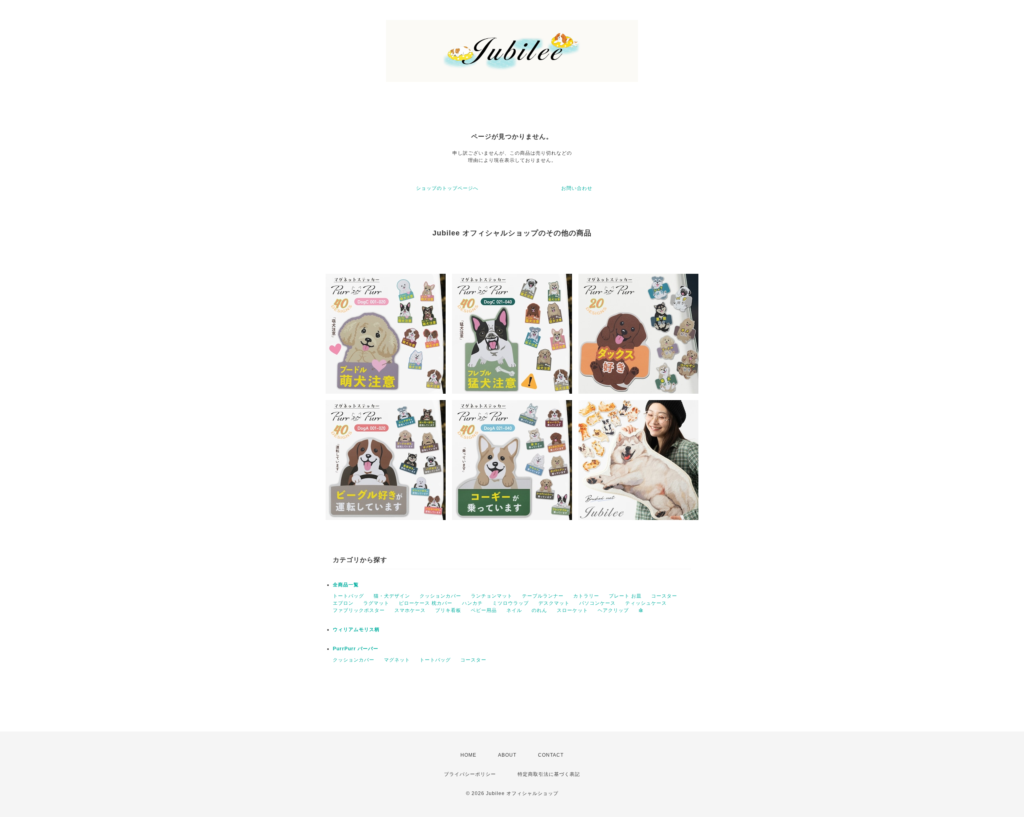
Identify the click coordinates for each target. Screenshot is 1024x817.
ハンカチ (472, 603)
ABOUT (507, 755)
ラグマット (376, 603)
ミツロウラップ (510, 603)
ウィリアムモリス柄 (356, 629)
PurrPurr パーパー (355, 649)
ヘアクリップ (613, 610)
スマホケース (410, 610)
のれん (539, 610)
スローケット (572, 610)
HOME (468, 755)
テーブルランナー (543, 596)
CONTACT (551, 755)
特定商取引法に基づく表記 (549, 774)
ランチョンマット (491, 596)
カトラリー (586, 596)
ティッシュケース (646, 603)
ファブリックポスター (359, 610)
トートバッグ (348, 596)
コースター (664, 596)
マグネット (397, 660)
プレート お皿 (625, 596)
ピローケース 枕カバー (425, 603)
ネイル (514, 610)
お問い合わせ (576, 188)
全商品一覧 (346, 585)
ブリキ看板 (448, 610)
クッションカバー (440, 596)
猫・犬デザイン (392, 596)
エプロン (343, 603)
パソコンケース (597, 603)
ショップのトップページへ (447, 188)
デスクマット (554, 603)
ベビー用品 (484, 610)
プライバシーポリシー (470, 774)
